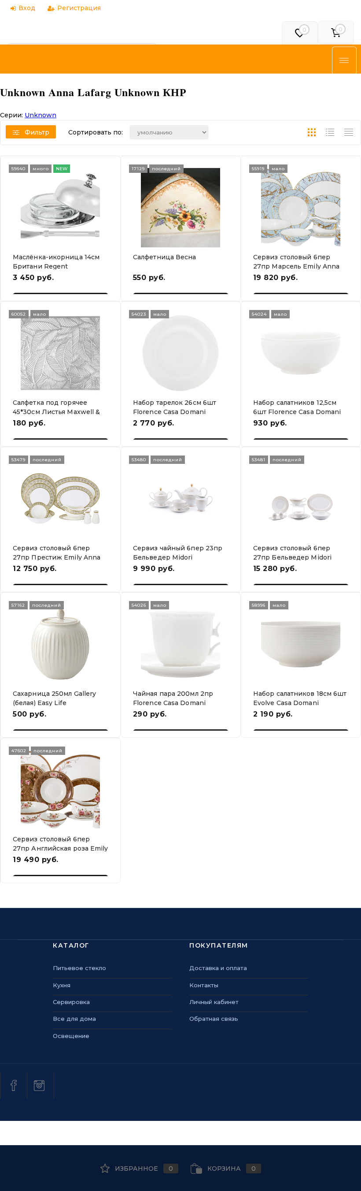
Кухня (61, 985)
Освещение (71, 1035)
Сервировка (71, 1001)
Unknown (40, 115)
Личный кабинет (214, 1001)
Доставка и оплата (218, 967)
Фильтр (37, 132)
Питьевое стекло (79, 967)
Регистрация (79, 8)
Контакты (203, 985)
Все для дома (74, 1018)
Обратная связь (213, 1018)
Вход (26, 8)
